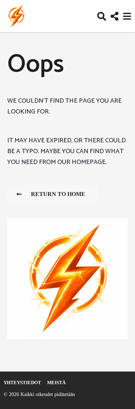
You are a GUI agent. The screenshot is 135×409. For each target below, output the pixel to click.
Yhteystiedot (22, 382)
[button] (101, 16)
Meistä (56, 382)
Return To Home (58, 194)
